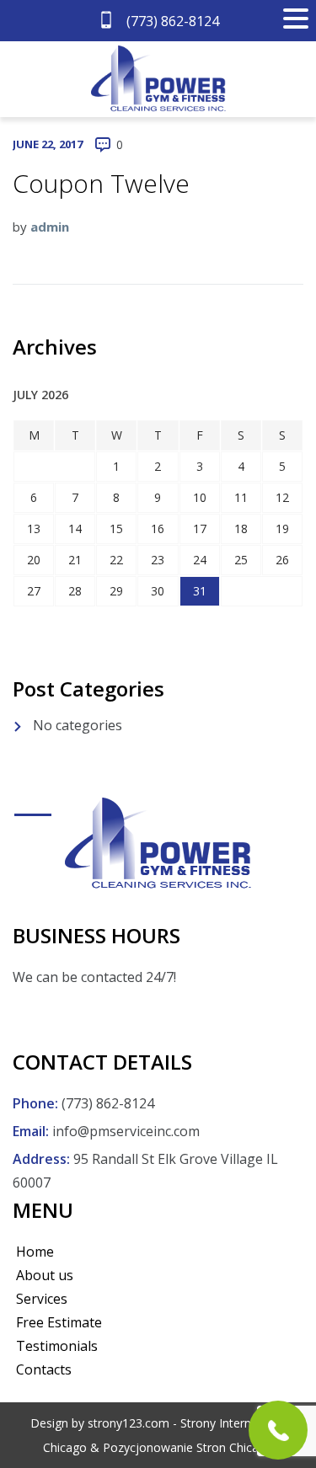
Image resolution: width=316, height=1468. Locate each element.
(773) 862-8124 (171, 21)
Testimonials (57, 1346)
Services (41, 1298)
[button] (296, 18)
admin (49, 226)
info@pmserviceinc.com (126, 1131)
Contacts (44, 1369)
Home (35, 1251)
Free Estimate (59, 1322)
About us (44, 1275)
